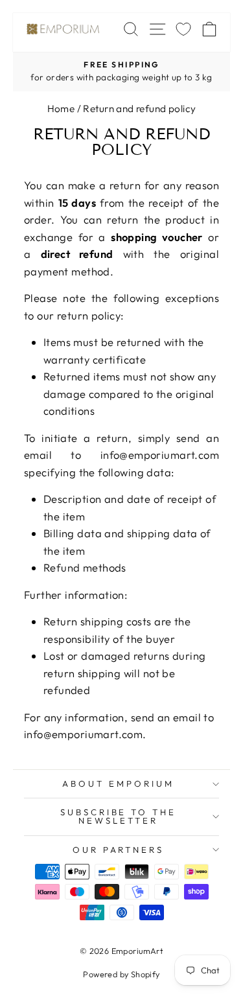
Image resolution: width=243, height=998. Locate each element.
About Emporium (118, 783)
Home (61, 108)
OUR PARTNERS (119, 849)
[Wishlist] (183, 29)
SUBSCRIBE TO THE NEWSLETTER (118, 816)
